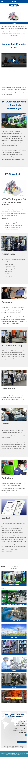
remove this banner (19, 754)
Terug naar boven (22, 742)
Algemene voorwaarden (14, 748)
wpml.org (12, 753)
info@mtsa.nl (23, 725)
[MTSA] (14, 6)
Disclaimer (24, 747)
